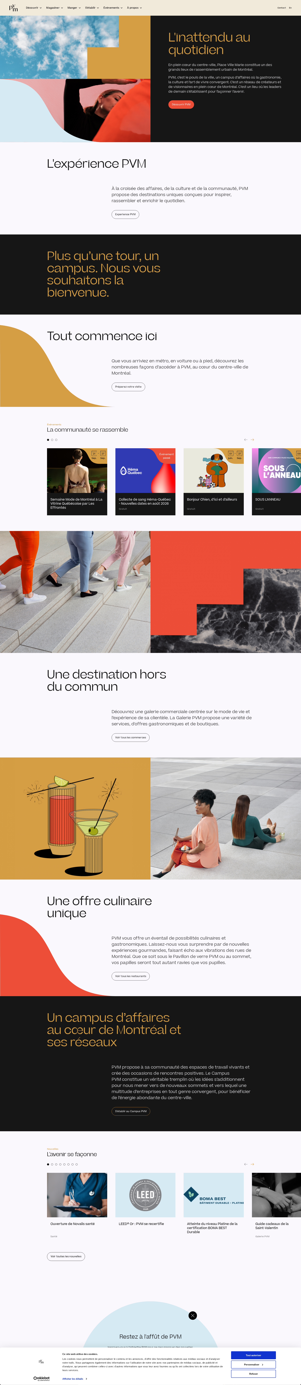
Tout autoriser (253, 1355)
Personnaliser (251, 1364)
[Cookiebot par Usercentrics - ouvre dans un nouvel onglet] (41, 1379)
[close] (192, 1315)
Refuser (253, 1373)
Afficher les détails (72, 1378)
